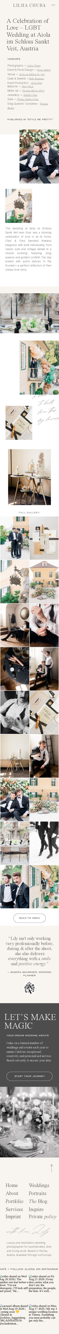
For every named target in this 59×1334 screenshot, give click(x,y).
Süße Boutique (36, 78)
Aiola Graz (36, 83)
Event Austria (44, 70)
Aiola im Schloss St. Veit (32, 74)
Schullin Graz (30, 95)
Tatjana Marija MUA (33, 91)
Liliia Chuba (34, 66)
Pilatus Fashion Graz (27, 99)
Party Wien (27, 86)
